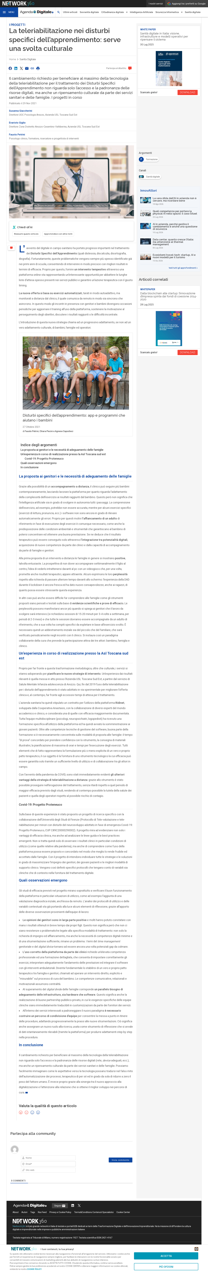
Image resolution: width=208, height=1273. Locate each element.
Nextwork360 (19, 1226)
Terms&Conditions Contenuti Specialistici (94, 1212)
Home (12, 59)
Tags (32, 1212)
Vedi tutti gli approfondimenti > (183, 268)
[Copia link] (32, 68)
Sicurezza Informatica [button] (167, 12)
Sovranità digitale (89, 12)
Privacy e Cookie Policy (60, 1212)
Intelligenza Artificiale (141, 12)
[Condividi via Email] (26, 68)
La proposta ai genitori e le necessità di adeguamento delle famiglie (62, 449)
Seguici (58, 1205)
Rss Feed (42, 1212)
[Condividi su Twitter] (21, 68)
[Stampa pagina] (37, 68)
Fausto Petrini (17, 134)
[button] (9, 12)
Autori (24, 1212)
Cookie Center (123, 1212)
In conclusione (30, 467)
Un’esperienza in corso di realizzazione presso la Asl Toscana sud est (63, 454)
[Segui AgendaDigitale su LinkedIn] (72, 1205)
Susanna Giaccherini (20, 110)
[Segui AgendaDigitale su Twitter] (79, 1205)
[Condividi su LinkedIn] (15, 68)
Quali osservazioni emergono (39, 463)
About (16, 1212)
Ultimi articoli (70, 12)
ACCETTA (166, 1256)
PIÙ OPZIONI (166, 1267)
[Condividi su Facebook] (10, 68)
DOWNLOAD (187, 92)
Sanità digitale (193, 12)
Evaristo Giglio (17, 122)
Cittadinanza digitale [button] (112, 12)
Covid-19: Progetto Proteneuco (44, 458)
